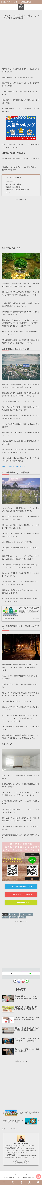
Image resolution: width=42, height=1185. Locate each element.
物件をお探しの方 (24, 902)
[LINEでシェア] (30, 973)
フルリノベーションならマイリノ (13, 466)
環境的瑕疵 (15, 917)
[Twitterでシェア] (11, 973)
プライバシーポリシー (22, 1174)
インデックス (11, 177)
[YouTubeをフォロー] (23, 981)
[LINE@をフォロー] (27, 981)
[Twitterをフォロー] (15, 981)
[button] (38, 613)
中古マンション (15, 914)
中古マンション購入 (27, 914)
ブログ (5, 914)
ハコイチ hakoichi (22, 1143)
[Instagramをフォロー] (19, 981)
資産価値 (23, 917)
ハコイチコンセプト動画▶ (22, 894)
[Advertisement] (21, 44)
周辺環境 (6, 917)
